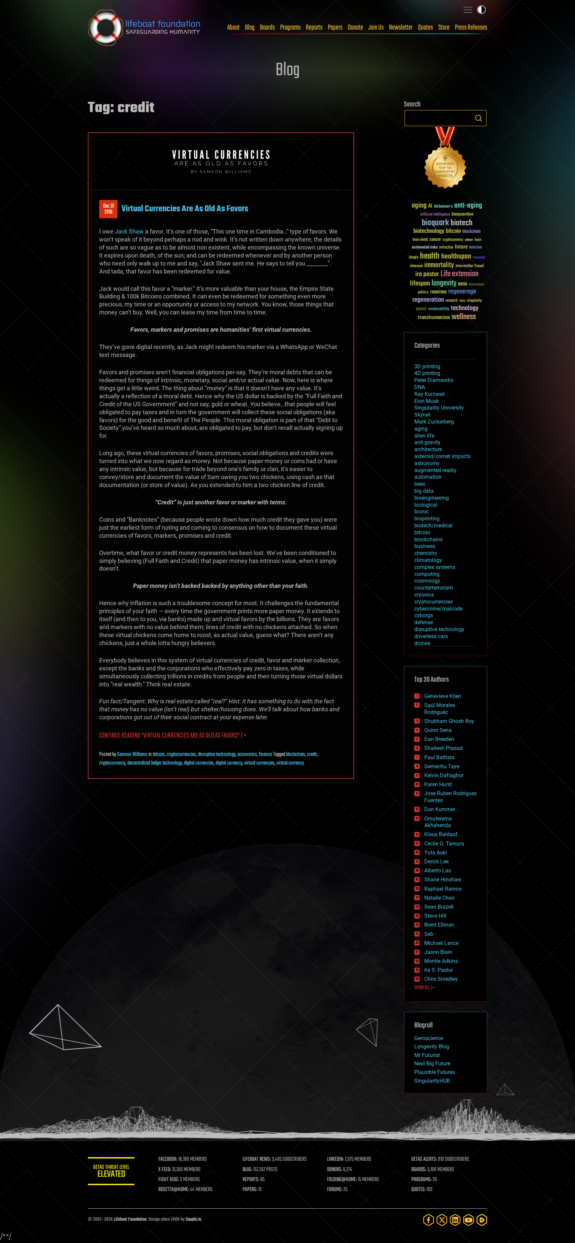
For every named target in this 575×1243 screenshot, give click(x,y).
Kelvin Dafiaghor (444, 775)
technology (465, 308)
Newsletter (401, 28)
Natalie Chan (439, 898)
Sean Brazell (439, 907)
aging (419, 206)
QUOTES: (418, 1189)
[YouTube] (468, 1220)
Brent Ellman (439, 925)
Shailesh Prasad (443, 748)
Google (413, 258)
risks (462, 301)
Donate (355, 28)
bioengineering (431, 498)
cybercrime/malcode (438, 609)
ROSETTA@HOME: (173, 1189)
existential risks (425, 247)
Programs (290, 28)
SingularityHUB (432, 1081)
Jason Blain (438, 952)
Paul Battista (439, 757)
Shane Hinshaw (442, 879)
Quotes (425, 28)
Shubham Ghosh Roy (449, 721)
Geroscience (428, 1038)
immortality (439, 265)
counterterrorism (433, 588)
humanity (479, 258)
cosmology (427, 581)
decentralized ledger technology (154, 763)
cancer (435, 240)
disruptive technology (217, 754)
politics (423, 292)
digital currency (229, 763)
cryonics (424, 595)
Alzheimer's (443, 206)
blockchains (428, 539)
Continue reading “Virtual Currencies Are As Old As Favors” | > (172, 736)
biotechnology (428, 231)
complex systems (434, 567)
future (461, 247)
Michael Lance (441, 943)
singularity (474, 301)
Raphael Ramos (443, 889)
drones (422, 643)
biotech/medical (433, 525)
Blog (250, 28)
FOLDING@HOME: (342, 1179)
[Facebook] (428, 1220)
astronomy (427, 463)
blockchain (295, 754)
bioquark (435, 223)
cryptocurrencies (181, 754)
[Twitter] (442, 1220)
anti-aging (468, 206)
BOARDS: (418, 1169)
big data (424, 491)
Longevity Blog (431, 1046)
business (424, 546)
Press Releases (471, 28)
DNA (419, 387)
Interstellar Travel (470, 266)
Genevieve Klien (442, 696)
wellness (464, 317)
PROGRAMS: (421, 1179)
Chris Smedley (441, 979)
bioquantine (463, 214)
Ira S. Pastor (438, 970)
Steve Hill (435, 916)
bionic (421, 511)
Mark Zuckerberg (434, 422)
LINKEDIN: (335, 1159)
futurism (475, 248)
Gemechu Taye (441, 766)
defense (423, 622)
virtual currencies (259, 763)
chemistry (425, 553)
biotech (462, 223)
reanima (438, 292)
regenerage (462, 291)
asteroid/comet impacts (442, 456)
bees (419, 484)
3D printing (427, 366)
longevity (444, 283)
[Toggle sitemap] (468, 9)
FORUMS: (334, 1189)
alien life (424, 436)
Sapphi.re (193, 1219)
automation (428, 477)
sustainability (438, 309)
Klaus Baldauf (441, 834)
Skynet (422, 415)
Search (478, 118)
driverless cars (431, 636)
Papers (335, 28)
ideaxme (416, 266)
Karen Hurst (438, 784)
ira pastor (427, 274)
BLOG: (247, 1169)
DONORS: (334, 1169)
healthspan (456, 257)
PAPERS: (250, 1189)
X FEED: (164, 1169)
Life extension (460, 274)
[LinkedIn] (455, 1220)
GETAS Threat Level (111, 1172)
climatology (428, 560)
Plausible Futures (434, 1072)
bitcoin (159, 754)
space (421, 308)
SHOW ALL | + (424, 987)
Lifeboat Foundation (130, 1219)
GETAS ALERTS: (424, 1159)
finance (265, 754)
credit (312, 754)
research (452, 301)
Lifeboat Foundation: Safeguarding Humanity (144, 27)
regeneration (428, 300)
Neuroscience (476, 285)
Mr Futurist (427, 1055)
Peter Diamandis (433, 380)
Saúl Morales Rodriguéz (439, 708)
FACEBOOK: (167, 1159)
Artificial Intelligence (435, 215)
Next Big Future (432, 1063)
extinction (446, 248)
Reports (314, 28)
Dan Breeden (439, 739)
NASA (462, 284)
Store (444, 28)
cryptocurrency (112, 763)
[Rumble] (482, 1220)
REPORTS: (251, 1179)
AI (430, 206)
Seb (428, 934)
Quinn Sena (438, 730)
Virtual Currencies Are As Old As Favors (184, 209)
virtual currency (290, 763)
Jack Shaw (129, 231)
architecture (428, 449)
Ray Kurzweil (429, 394)
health (430, 256)
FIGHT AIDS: (168, 1179)
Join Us (376, 28)
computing (427, 574)
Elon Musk (426, 401)
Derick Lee (436, 861)
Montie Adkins (441, 961)
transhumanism (434, 317)
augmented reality (435, 470)
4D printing (427, 373)
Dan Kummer (439, 809)
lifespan (420, 283)
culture (469, 240)
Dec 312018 (108, 209)
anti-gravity (427, 442)
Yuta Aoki (435, 852)
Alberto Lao (437, 870)
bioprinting (427, 518)
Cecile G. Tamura (444, 843)
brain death (420, 240)
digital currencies (199, 763)
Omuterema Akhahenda (438, 822)
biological (425, 505)
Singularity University (439, 408)
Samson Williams (132, 754)
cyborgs (423, 615)
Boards (267, 28)
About (233, 28)
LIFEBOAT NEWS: (257, 1159)
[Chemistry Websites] (445, 159)
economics (247, 754)
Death (478, 240)
